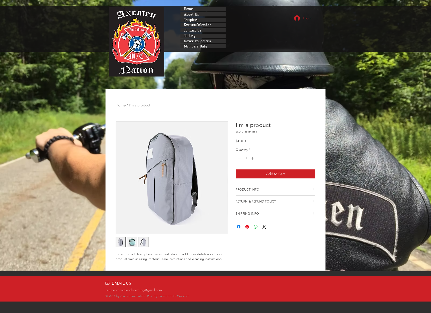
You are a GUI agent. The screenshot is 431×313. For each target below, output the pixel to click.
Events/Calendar (197, 25)
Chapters (191, 20)
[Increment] (253, 158)
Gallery (189, 36)
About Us (191, 14)
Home (188, 9)
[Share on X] (264, 227)
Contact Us (192, 30)
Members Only (195, 46)
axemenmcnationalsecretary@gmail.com (134, 290)
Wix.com (183, 296)
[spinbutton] (246, 158)
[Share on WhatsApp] (255, 227)
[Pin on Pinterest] (247, 227)
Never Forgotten (197, 41)
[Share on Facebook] (238, 227)
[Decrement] (239, 158)
